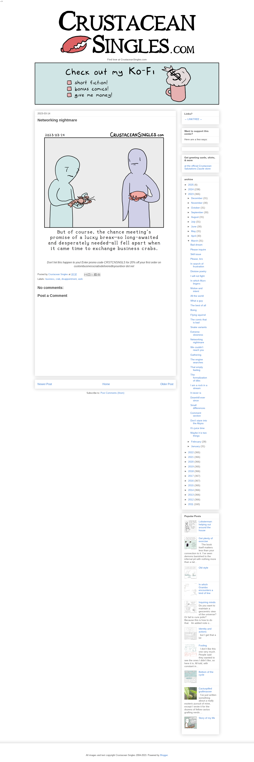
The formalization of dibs (198, 377)
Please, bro (196, 258)
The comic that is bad (198, 321)
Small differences (197, 406)
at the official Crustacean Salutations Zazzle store (197, 167)
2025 (191, 184)
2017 (191, 475)
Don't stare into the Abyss (198, 422)
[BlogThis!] (89, 274)
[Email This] (85, 274)
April (194, 235)
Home (106, 384)
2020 (191, 461)
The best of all (198, 305)
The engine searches (196, 361)
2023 (191, 194)
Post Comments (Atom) (112, 393)
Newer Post (44, 384)
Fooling (203, 645)
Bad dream (196, 244)
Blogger (164, 755)
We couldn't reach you (197, 349)
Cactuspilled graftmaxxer (205, 690)
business (49, 279)
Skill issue (195, 254)
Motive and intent (196, 290)
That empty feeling (196, 368)
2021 (191, 457)
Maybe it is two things (198, 434)
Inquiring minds (207, 602)
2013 (191, 494)
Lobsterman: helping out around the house (206, 526)
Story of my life (207, 718)
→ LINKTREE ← (193, 119)
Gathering (195, 354)
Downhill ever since (197, 399)
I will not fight (197, 276)
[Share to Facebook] (95, 274)
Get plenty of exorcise (206, 540)
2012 (191, 499)
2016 (191, 480)
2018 (191, 471)
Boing (193, 310)
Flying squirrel (198, 314)
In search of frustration (197, 265)
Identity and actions (205, 630)
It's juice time (197, 428)
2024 (191, 189)
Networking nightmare (197, 341)
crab (58, 279)
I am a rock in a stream (198, 387)
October (196, 207)
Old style (203, 567)
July (193, 221)
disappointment (69, 279)
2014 (191, 490)
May (193, 231)
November (197, 202)
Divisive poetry (198, 271)
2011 (191, 504)
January (196, 446)
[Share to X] (92, 274)
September (197, 212)
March (195, 240)
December (197, 198)
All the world (197, 295)
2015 (191, 485)
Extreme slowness (196, 333)
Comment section (195, 414)
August (195, 217)
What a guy (196, 300)
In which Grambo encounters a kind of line (206, 588)
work (80, 279)
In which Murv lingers (198, 282)
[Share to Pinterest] (99, 274)
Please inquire (198, 249)
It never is (195, 392)
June (194, 226)
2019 (191, 466)
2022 (191, 452)
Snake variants (198, 327)
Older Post (166, 384)
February (196, 441)
